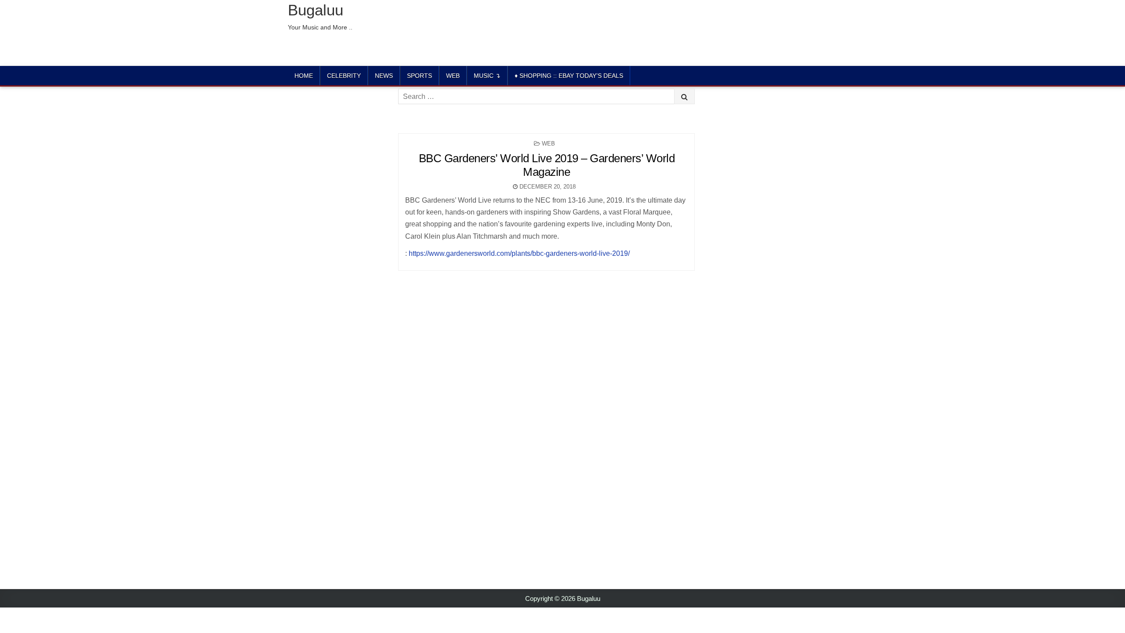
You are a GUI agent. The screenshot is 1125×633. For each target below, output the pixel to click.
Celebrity (344, 75)
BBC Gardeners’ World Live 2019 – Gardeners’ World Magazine (547, 165)
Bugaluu (315, 9)
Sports (419, 75)
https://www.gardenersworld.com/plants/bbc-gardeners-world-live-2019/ (519, 253)
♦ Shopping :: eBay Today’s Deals (569, 75)
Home (303, 75)
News (384, 75)
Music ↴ (487, 75)
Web (453, 75)
